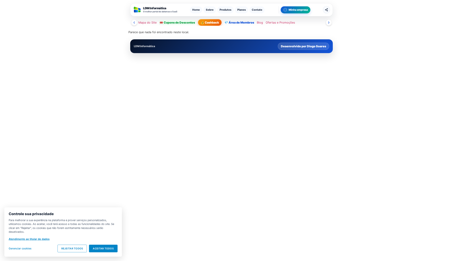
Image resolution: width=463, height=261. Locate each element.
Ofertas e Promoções (280, 22)
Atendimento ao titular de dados (29, 239)
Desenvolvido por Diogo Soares (303, 46)
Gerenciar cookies (20, 248)
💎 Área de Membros (239, 22)
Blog (260, 22)
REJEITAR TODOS (72, 248)
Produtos (225, 9)
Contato (257, 9)
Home (196, 9)
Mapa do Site (147, 22)
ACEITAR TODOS (103, 248)
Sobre (210, 9)
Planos (241, 9)
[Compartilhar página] (326, 9)
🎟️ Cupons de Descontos (177, 22)
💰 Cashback (210, 22)
